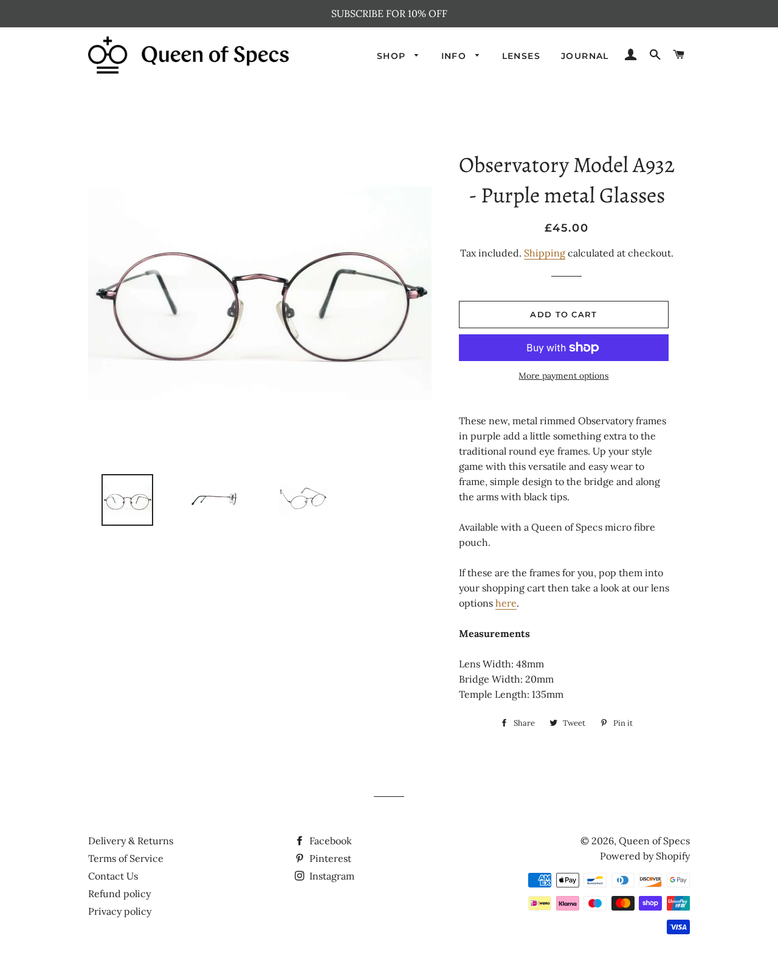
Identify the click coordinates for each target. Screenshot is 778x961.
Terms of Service (126, 858)
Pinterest (329, 858)
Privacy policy (119, 911)
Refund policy (119, 893)
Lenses (521, 55)
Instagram (330, 876)
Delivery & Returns (130, 841)
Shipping (544, 253)
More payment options (563, 375)
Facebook (329, 841)
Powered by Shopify (645, 856)
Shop (393, 55)
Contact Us (113, 876)
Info (455, 55)
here (506, 603)
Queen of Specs (654, 841)
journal (585, 55)
